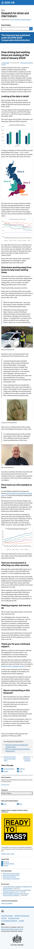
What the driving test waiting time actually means (10, 758)
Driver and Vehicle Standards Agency (20, 19)
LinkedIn (5, 771)
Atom (20, 804)
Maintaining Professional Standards (26, 758)
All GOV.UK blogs (7, 916)
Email (20, 771)
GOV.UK (4, 918)
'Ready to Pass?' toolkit (7, 854)
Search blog (6, 25)
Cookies (21, 921)
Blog (3, 10)
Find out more (5, 784)
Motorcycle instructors (9, 877)
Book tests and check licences (11, 873)
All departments (13, 918)
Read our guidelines (6, 903)
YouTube (5, 865)
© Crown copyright (17, 945)
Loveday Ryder (5, 63)
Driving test (23, 63)
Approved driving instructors (11, 875)
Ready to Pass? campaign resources (13, 666)
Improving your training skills (11, 878)
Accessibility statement (9, 921)
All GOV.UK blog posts (21, 916)
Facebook (22, 769)
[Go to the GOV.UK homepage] (8, 2)
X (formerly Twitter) (8, 769)
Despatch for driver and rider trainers (15, 14)
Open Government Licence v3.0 (12, 929)
